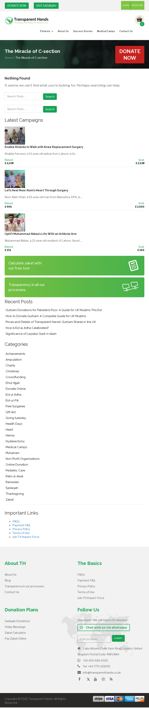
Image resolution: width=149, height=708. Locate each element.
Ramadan (12, 482)
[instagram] (104, 680)
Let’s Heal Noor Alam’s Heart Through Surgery (36, 190)
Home (9, 57)
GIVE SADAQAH (46, 5)
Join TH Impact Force (25, 536)
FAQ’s (16, 521)
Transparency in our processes (24, 586)
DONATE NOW (16, 5)
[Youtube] (96, 680)
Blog (8, 580)
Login (125, 5)
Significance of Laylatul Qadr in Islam (31, 334)
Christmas (12, 371)
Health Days (14, 424)
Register (137, 5)
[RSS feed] (112, 680)
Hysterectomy (15, 441)
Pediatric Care (15, 470)
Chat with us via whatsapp (106, 627)
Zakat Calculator (15, 632)
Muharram (12, 453)
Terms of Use (21, 533)
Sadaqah (12, 488)
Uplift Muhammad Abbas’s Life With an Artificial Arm (41, 233)
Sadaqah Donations (17, 621)
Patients (45, 31)
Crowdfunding (16, 377)
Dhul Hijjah (13, 383)
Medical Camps (106, 31)
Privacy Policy (21, 529)
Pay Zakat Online (15, 638)
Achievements (15, 354)
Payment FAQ (21, 525)
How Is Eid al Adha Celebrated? (27, 328)
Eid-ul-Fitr (12, 400)
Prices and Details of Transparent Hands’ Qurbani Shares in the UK (51, 322)
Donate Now (130, 54)
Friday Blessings (15, 626)
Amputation (14, 359)
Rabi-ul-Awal (14, 476)
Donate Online (16, 389)
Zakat (10, 499)
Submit (118, 638)
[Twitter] (88, 680)
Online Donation (17, 464)
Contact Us (126, 31)
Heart (9, 429)
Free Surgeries (15, 406)
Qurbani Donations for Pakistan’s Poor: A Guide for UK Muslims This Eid (54, 310)
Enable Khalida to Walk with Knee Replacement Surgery (44, 147)
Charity (10, 365)
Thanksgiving (15, 494)
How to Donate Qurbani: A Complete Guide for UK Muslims (46, 316)
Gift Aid (11, 412)
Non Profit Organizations (22, 459)
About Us (63, 31)
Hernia (10, 435)
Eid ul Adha (13, 394)
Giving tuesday (16, 418)
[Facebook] (80, 680)
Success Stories (83, 31)
